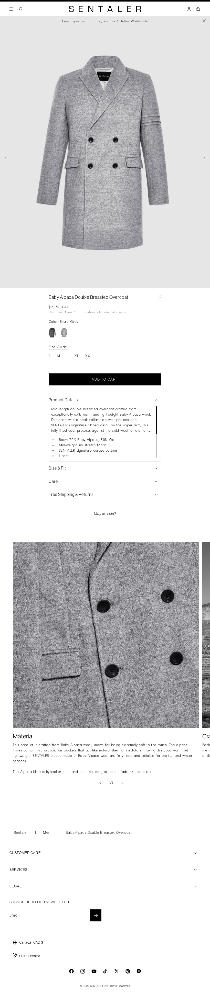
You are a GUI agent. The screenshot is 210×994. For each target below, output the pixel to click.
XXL (88, 356)
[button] (11, 9)
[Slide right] (204, 157)
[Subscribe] (95, 915)
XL (77, 356)
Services (18, 869)
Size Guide (58, 347)
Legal (15, 886)
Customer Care (25, 853)
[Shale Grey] (64, 332)
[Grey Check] (52, 332)
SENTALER (96, 986)
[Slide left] (5, 157)
